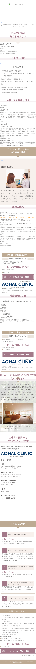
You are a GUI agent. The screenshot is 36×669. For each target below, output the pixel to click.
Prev (2, 417)
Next (34, 417)
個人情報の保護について (23, 223)
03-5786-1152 (3, 222)
